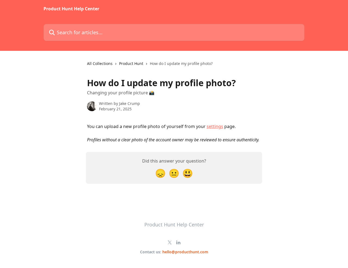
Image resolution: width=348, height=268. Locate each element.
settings (215, 126)
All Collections (100, 63)
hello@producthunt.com (185, 251)
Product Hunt (131, 63)
